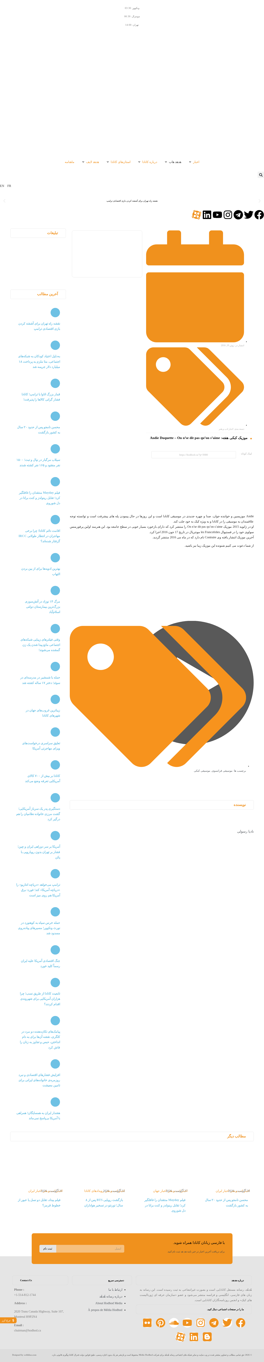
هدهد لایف (92, 162)
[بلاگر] (207, 1337)
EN (2, 186)
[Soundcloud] (174, 1323)
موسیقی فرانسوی (222, 770)
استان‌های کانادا (120, 162)
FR (9, 186)
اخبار (196, 162)
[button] (261, 175)
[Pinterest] (160, 1323)
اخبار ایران (222, 1190)
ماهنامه (69, 162)
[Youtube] (217, 215)
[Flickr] (147, 1323)
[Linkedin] (207, 215)
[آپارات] (196, 215)
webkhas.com (30, 1355)
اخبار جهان (160, 1190)
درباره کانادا (149, 162)
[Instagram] (228, 215)
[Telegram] (238, 215)
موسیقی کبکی (202, 770)
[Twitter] (249, 215)
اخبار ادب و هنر (226, 429)
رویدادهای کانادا (94, 1190)
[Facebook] (259, 215)
